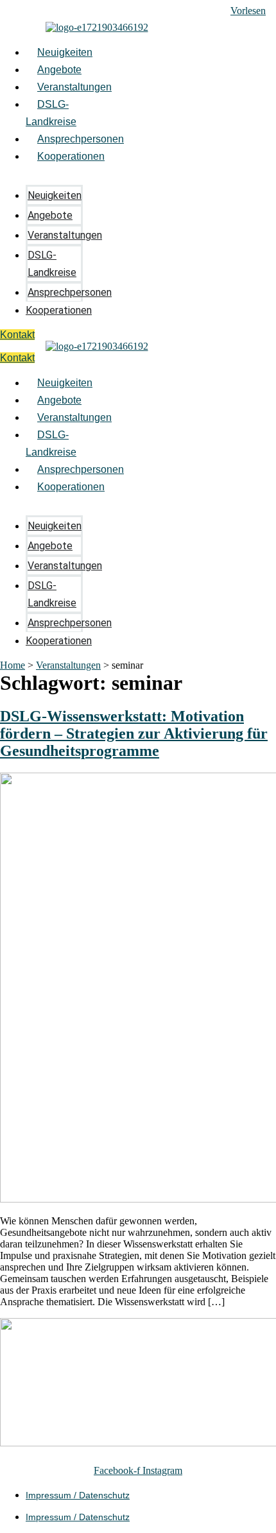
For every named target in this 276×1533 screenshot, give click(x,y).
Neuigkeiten (64, 52)
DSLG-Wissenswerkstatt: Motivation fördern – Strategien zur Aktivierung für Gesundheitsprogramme (134, 733)
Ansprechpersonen (80, 138)
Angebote (59, 69)
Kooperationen (71, 156)
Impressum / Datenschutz (78, 1495)
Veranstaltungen (74, 86)
